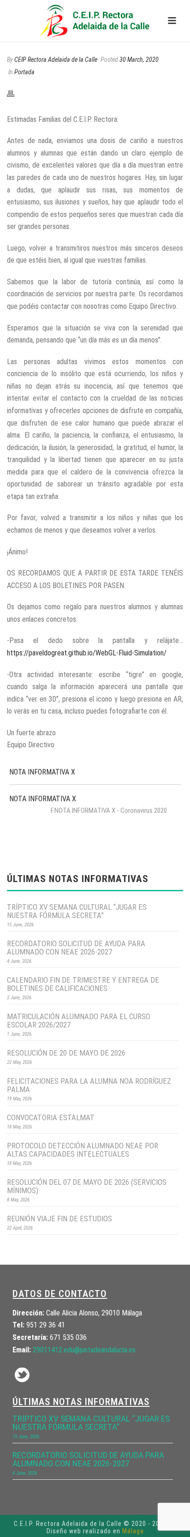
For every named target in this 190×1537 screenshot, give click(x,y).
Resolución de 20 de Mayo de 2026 (66, 1053)
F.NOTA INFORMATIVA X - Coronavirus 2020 (109, 810)
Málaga (133, 1531)
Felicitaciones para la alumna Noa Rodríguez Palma (89, 1085)
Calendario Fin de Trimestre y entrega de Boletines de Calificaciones (83, 984)
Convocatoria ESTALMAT (51, 1117)
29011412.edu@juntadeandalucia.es (84, 1349)
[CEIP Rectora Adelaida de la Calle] (95, 21)
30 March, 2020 (139, 59)
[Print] (15, 93)
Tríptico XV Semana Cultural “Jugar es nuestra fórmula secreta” (77, 911)
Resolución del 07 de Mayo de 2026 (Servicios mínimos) (86, 1186)
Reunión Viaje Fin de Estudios (59, 1218)
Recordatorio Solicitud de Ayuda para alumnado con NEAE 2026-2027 (76, 947)
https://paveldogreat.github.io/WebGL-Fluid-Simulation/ (86, 652)
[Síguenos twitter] (22, 1376)
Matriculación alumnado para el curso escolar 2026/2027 (78, 1020)
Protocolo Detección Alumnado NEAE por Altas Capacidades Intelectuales (82, 1149)
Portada (24, 72)
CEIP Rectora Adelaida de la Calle (55, 59)
